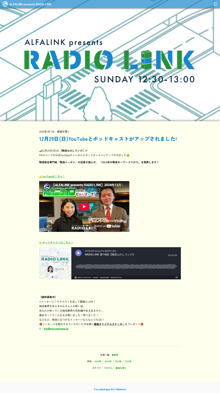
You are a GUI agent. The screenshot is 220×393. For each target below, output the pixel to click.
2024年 (108, 361)
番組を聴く (121, 367)
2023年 (118, 361)
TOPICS (108, 367)
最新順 (115, 354)
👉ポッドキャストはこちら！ (56, 242)
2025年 (98, 361)
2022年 (128, 361)
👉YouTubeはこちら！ (52, 176)
